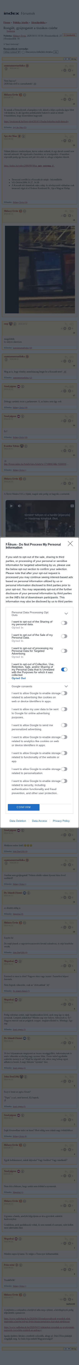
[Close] (71, 544)
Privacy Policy (61, 820)
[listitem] (39, 613)
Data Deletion (18, 820)
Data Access (39, 820)
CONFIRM (24, 807)
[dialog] (39, 682)
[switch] (64, 623)
